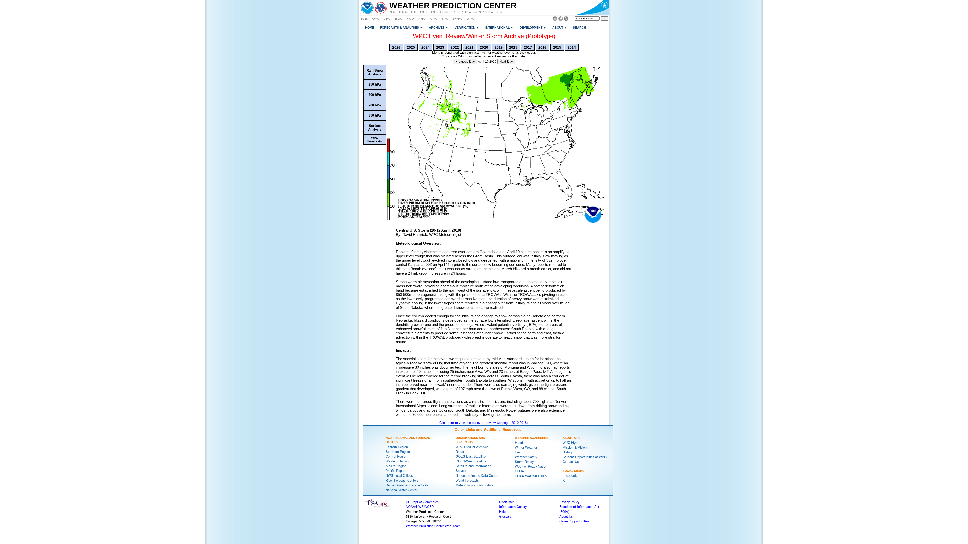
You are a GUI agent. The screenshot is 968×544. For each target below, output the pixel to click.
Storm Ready (524, 461)
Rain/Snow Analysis (375, 72)
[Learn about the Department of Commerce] (592, 7)
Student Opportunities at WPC (585, 456)
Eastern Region (397, 446)
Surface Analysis (374, 127)
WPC (471, 18)
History (567, 452)
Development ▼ (533, 27)
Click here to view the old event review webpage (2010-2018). (484, 423)
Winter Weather (526, 447)
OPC (434, 18)
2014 (572, 47)
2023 (440, 47)
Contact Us (571, 461)
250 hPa (375, 84)
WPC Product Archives (472, 446)
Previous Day (465, 61)
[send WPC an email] (555, 19)
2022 (455, 47)
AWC (376, 18)
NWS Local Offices (399, 475)
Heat (518, 452)
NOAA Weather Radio (531, 475)
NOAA (410, 506)
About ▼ (559, 27)
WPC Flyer (570, 442)
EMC (399, 18)
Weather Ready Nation (531, 466)
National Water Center (401, 489)
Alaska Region (396, 465)
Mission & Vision (575, 447)
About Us (566, 516)
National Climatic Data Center (477, 475)
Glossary (505, 516)
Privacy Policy (569, 501)
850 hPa (375, 115)
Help (502, 511)
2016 (542, 47)
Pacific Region (396, 470)
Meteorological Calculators (474, 485)
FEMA (519, 471)
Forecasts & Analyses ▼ (401, 27)
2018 (513, 47)
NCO (410, 18)
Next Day (506, 61)
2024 (425, 47)
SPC (445, 18)
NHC (422, 18)
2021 (469, 47)
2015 (557, 47)
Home (369, 27)
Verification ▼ (467, 27)
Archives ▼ (438, 27)
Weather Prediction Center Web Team (433, 525)
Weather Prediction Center (453, 5)
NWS (420, 506)
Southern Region (398, 451)
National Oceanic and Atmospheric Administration (446, 12)
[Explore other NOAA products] (367, 7)
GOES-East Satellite (471, 456)
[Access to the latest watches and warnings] (380, 7)
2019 (499, 47)
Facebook (570, 475)
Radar (460, 451)
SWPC (458, 18)
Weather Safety (526, 456)
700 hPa (375, 105)
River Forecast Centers (402, 480)
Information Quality (513, 506)
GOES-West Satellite (471, 461)
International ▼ (499, 27)
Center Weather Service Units (407, 485)
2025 (411, 47)
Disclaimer (506, 501)
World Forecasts (467, 480)
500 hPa (375, 95)
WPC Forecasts (374, 139)
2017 (528, 47)
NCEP (365, 18)
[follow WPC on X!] (566, 19)
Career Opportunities (574, 521)
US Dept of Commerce (422, 501)
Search (579, 27)
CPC (387, 18)
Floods (519, 442)
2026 (396, 47)
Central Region (396, 456)
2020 (484, 47)
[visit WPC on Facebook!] (560, 19)
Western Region (397, 461)
